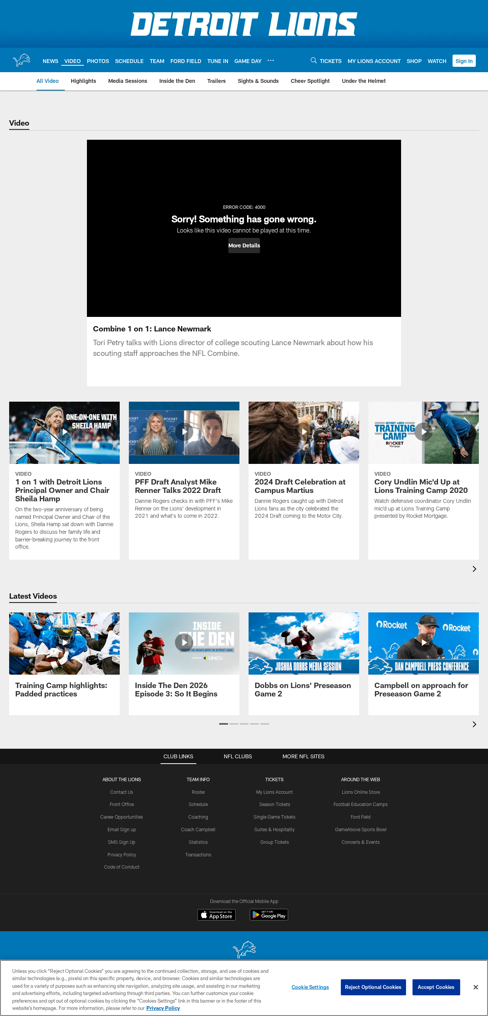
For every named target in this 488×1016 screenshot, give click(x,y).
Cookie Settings (310, 987)
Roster (198, 792)
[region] (244, 988)
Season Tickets (274, 804)
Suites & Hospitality (274, 829)
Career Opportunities (121, 816)
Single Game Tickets (274, 816)
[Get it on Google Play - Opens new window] (269, 918)
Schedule (198, 804)
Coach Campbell (198, 829)
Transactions (198, 854)
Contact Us (121, 792)
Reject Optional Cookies (373, 987)
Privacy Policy (122, 854)
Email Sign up (122, 829)
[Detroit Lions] (244, 950)
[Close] (475, 987)
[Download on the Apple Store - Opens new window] (216, 915)
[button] (464, 61)
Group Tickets (274, 842)
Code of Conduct (122, 866)
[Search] (314, 60)
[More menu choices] (271, 60)
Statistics (198, 842)
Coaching (198, 816)
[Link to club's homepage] (21, 60)
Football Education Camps (361, 804)
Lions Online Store (361, 792)
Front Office (122, 804)
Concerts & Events (361, 842)
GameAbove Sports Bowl (361, 829)
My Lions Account (274, 792)
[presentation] (476, 570)
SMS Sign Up (121, 842)
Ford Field (361, 816)
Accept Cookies (436, 987)
